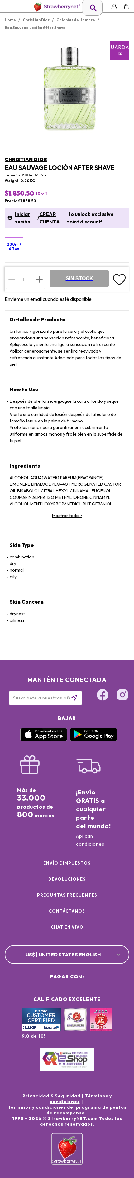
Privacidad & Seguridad (51, 1096)
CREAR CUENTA (49, 218)
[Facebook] (102, 696)
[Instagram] (122, 696)
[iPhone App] (43, 739)
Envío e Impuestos (67, 863)
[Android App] (93, 739)
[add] (39, 279)
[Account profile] (114, 7)
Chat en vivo (67, 926)
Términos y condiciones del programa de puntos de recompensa (67, 1110)
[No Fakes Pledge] (101, 1026)
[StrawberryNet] (55, 6)
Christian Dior (26, 159)
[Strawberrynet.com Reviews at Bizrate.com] (41, 1029)
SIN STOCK (79, 278)
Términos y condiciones (81, 1098)
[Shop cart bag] (126, 7)
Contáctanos (67, 911)
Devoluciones (67, 879)
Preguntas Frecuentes (67, 895)
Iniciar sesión (22, 218)
